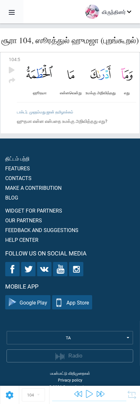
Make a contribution (33, 187)
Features (17, 168)
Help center (21, 239)
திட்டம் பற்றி (17, 158)
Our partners (23, 220)
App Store (77, 302)
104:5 (14, 59)
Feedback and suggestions (41, 230)
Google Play (33, 302)
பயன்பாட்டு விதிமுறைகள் (70, 373)
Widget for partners (33, 210)
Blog (11, 197)
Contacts (18, 178)
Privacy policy (70, 380)
